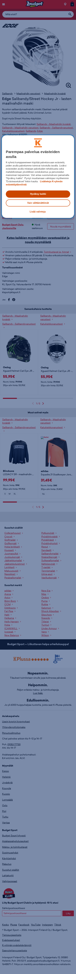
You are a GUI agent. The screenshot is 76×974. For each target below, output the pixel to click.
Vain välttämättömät (38, 203)
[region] (38, 176)
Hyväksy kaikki (38, 194)
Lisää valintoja (38, 211)
